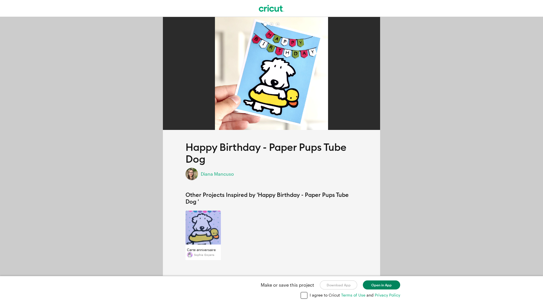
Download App (339, 285)
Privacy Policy (387, 295)
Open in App (381, 285)
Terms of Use (354, 295)
